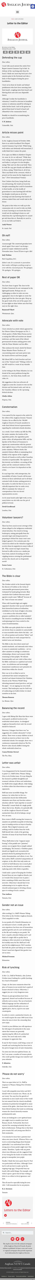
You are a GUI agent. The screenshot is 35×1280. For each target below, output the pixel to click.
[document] (17, 640)
